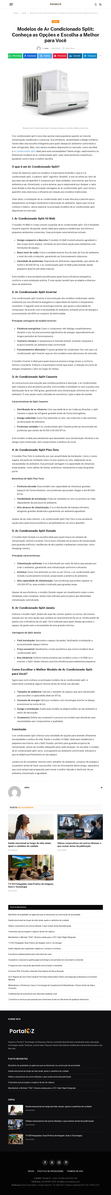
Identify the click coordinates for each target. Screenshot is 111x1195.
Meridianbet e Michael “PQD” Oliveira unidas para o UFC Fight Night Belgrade (42, 937)
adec (47, 48)
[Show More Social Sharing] (100, 55)
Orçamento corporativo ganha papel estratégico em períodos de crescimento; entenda (45, 960)
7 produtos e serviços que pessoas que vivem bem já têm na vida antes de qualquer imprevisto (48, 999)
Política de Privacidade (50, 1171)
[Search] (100, 4)
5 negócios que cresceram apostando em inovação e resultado (35, 965)
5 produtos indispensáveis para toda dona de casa (29, 954)
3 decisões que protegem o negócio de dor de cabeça (31, 932)
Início (31, 1171)
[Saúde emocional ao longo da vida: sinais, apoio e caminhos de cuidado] (31, 827)
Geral (55, 21)
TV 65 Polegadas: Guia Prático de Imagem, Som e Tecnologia (31, 885)
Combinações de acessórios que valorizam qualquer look (32, 994)
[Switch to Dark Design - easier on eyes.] (95, 4)
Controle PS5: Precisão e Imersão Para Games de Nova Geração (36, 971)
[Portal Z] (55, 4)
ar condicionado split (24, 151)
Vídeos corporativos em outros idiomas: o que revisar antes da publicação (79, 844)
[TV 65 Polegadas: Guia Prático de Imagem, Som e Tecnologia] (31, 867)
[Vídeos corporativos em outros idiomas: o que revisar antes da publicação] (80, 827)
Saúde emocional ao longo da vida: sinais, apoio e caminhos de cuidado (29, 844)
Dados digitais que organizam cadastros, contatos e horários (34, 948)
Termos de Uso (75, 1171)
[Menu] (11, 4)
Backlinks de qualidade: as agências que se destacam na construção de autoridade (44, 915)
